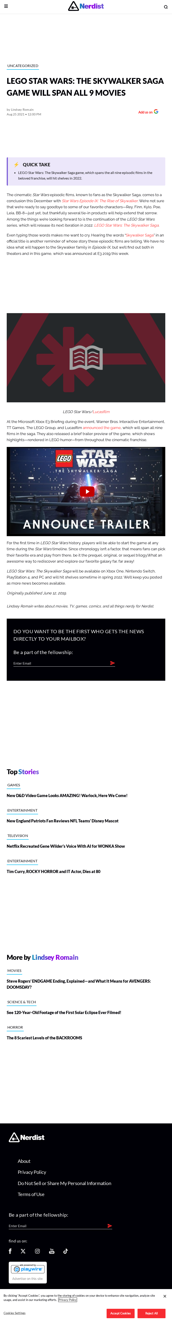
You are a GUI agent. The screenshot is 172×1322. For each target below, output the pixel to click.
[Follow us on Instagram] (37, 1253)
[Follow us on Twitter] (23, 1253)
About (24, 1161)
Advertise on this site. (27, 1279)
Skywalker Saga (140, 235)
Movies (14, 970)
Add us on (144, 112)
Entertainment (22, 810)
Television (17, 835)
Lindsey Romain (22, 109)
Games (13, 785)
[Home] (26, 1141)
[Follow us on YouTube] (51, 1253)
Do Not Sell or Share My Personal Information (64, 1183)
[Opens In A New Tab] (28, 1268)
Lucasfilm (101, 412)
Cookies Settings (15, 1313)
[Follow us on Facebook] (10, 1253)
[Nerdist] (86, 7)
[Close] (165, 1296)
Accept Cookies (120, 1313)
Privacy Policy (32, 1172)
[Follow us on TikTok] (65, 1253)
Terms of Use (31, 1194)
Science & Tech (21, 1002)
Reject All (151, 1313)
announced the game (102, 428)
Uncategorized (22, 65)
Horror (15, 1027)
